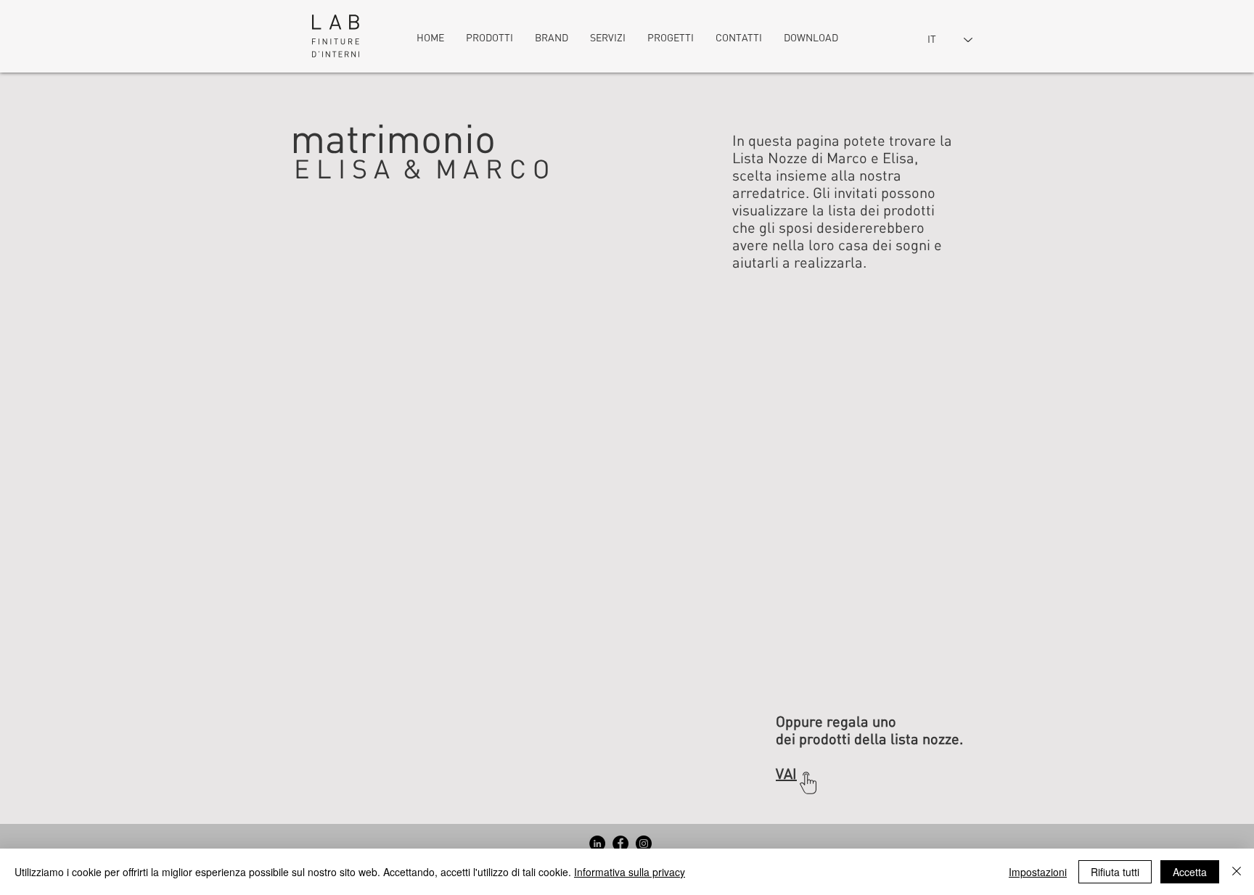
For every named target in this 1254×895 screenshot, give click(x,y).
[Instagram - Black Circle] (644, 843)
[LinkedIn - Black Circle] (597, 843)
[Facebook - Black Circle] (620, 843)
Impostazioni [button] (1038, 872)
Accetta (1190, 872)
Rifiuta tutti (1115, 872)
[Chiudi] (1236, 871)
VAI (786, 774)
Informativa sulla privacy (629, 872)
